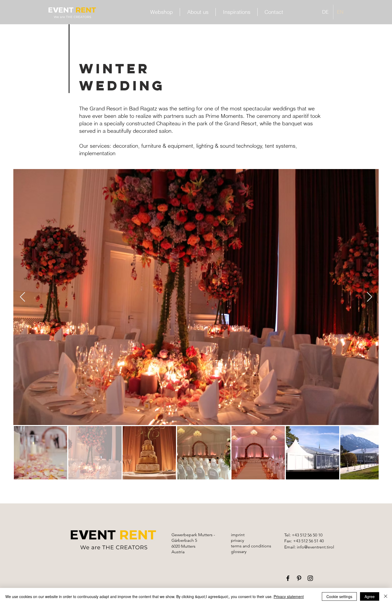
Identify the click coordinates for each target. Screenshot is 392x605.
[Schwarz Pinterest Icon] (299, 578)
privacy (237, 540)
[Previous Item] (22, 297)
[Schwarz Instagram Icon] (310, 578)
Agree (370, 596)
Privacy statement (289, 596)
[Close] (385, 596)
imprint (238, 534)
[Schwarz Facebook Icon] (287, 578)
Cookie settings (339, 596)
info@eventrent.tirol (315, 547)
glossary (238, 551)
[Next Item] (369, 297)
